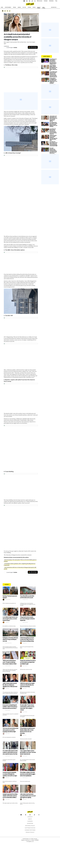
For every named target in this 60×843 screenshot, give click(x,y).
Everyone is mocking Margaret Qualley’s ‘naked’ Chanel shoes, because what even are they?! (10, 706)
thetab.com (28, 838)
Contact (45, 0)
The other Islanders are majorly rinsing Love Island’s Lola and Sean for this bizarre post (53, 151)
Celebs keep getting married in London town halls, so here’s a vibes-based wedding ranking (27, 639)
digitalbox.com (31, 841)
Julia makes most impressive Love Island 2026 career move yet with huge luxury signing (28, 795)
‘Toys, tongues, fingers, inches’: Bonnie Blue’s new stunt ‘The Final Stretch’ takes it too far (28, 752)
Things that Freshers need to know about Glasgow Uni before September (27, 618)
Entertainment (8, 7)
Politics (24, 7)
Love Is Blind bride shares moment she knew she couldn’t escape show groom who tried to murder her (53, 74)
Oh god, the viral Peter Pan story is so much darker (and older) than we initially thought (28, 662)
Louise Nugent (9, 47)
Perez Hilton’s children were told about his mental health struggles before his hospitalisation (27, 774)
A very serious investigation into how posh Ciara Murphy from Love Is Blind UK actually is (53, 81)
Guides (34, 7)
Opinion (29, 7)
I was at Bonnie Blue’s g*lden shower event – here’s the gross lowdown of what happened (53, 131)
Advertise (51, 0)
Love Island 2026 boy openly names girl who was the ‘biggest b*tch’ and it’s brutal (53, 124)
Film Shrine (43, 7)
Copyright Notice (30, 827)
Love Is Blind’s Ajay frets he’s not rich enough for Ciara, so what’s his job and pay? (10, 618)
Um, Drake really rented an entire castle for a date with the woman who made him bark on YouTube (10, 752)
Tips (56, 0)
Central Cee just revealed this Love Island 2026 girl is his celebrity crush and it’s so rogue (10, 774)
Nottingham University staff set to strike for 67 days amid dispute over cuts (10, 639)
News (2, 7)
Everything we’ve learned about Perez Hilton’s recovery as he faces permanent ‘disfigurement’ (53, 61)
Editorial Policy (30, 825)
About (30, 819)
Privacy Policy (30, 832)
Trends (14, 7)
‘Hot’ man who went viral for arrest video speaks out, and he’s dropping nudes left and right (10, 730)
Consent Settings (30, 830)
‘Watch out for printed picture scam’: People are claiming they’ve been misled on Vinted (9, 662)
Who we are (39, 0)
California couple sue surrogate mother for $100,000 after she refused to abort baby (27, 685)
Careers (30, 821)
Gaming (19, 7)
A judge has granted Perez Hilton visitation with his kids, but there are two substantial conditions (10, 795)
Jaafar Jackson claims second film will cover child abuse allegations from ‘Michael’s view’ (10, 685)
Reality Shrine (38, 7)
